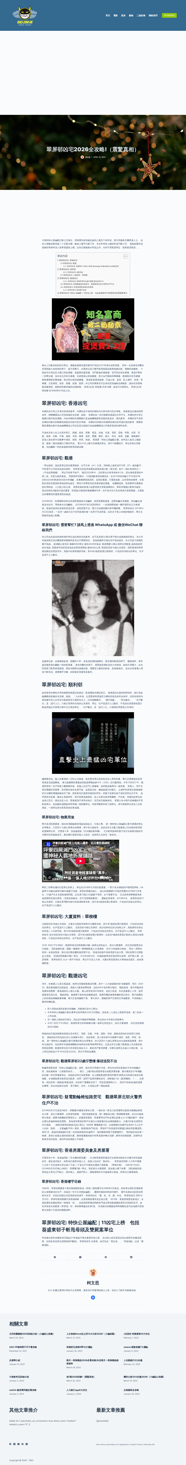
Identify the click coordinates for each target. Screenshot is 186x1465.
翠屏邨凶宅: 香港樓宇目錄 (77, 290)
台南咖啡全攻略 (131, 1390)
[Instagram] (18, 1444)
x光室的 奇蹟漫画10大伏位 (137, 1333)
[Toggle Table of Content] (124, 256)
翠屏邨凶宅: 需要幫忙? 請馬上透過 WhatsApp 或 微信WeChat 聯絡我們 (93, 266)
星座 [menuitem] (123, 15)
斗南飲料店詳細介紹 (19, 1376)
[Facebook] (55, 1257)
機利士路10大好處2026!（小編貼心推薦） (144, 1376)
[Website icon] (93, 1297)
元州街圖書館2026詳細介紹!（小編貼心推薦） (32, 1333)
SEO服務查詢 (169, 15)
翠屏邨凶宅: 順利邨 (68, 269)
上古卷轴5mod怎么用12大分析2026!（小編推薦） (91, 1333)
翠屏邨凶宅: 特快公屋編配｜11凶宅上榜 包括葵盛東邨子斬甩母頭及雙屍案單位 (93, 293)
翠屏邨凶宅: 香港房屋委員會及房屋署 (78, 287)
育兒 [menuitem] (108, 15)
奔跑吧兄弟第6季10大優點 (79, 1347)
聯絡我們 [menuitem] (153, 15)
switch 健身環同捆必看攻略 (22, 1390)
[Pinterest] (106, 1257)
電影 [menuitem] (115, 15)
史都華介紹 (14, 1360)
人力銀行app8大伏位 (76, 1390)
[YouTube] (27, 1444)
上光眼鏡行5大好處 (133, 1360)
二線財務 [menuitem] (141, 15)
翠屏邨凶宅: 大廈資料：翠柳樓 (75, 275)
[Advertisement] (93, 73)
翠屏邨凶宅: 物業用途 (75, 272)
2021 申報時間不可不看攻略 (23, 1347)
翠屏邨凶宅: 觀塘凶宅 (69, 278)
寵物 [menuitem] (131, 15)
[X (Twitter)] (80, 1257)
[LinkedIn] (131, 1257)
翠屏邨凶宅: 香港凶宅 (68, 260)
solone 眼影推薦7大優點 (136, 1347)
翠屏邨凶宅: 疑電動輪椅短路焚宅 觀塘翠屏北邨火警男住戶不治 (88, 284)
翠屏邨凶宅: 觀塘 (69, 263)
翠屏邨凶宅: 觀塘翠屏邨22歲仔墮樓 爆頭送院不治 (85, 281)
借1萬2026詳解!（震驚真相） (81, 1376)
